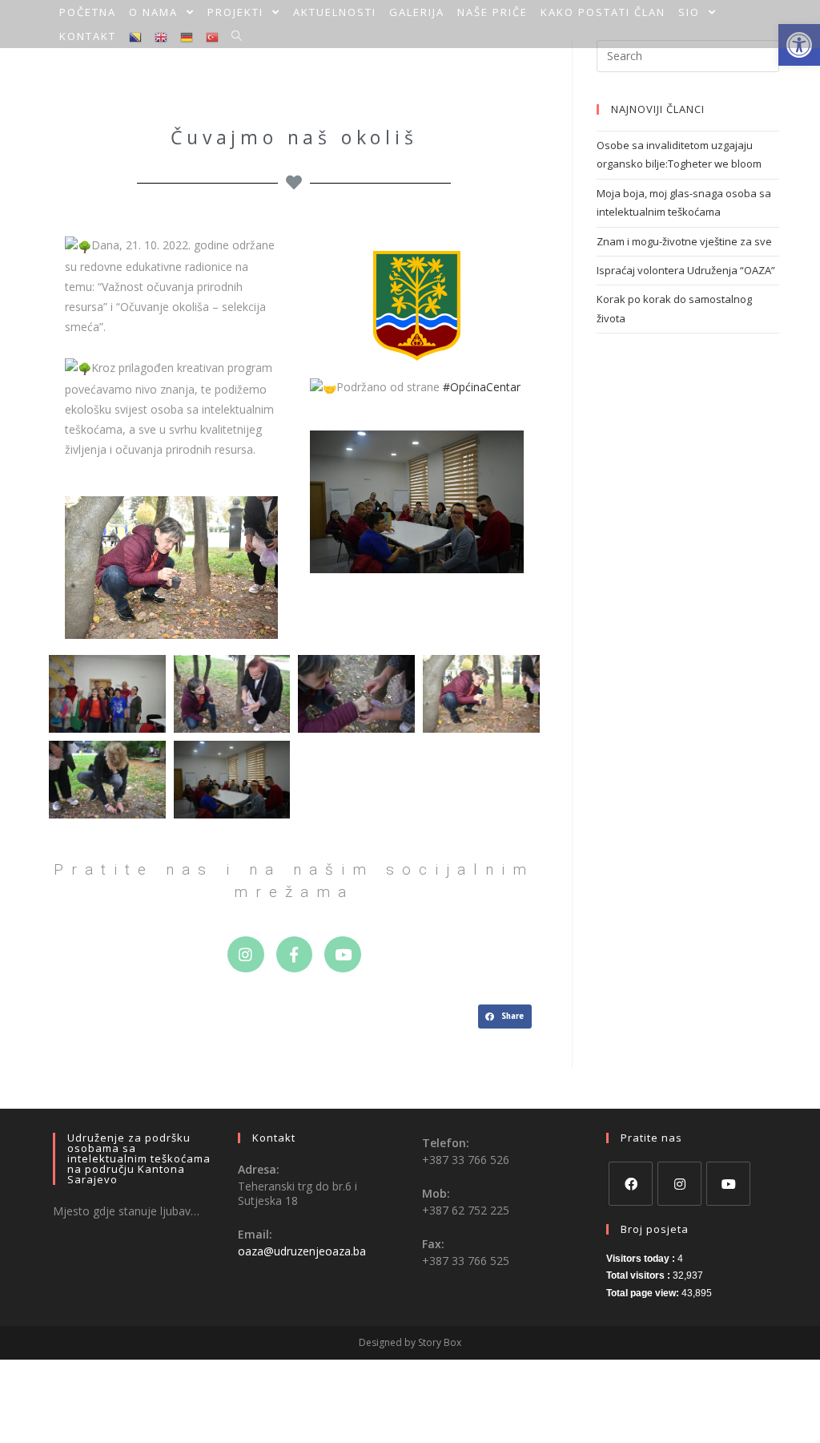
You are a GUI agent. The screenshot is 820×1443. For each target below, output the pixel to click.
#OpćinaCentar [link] (482, 386)
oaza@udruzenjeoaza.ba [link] (302, 1251)
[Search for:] (688, 54)
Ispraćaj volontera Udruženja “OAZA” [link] (686, 270)
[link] (88, 12)
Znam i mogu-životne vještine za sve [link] (684, 241)
